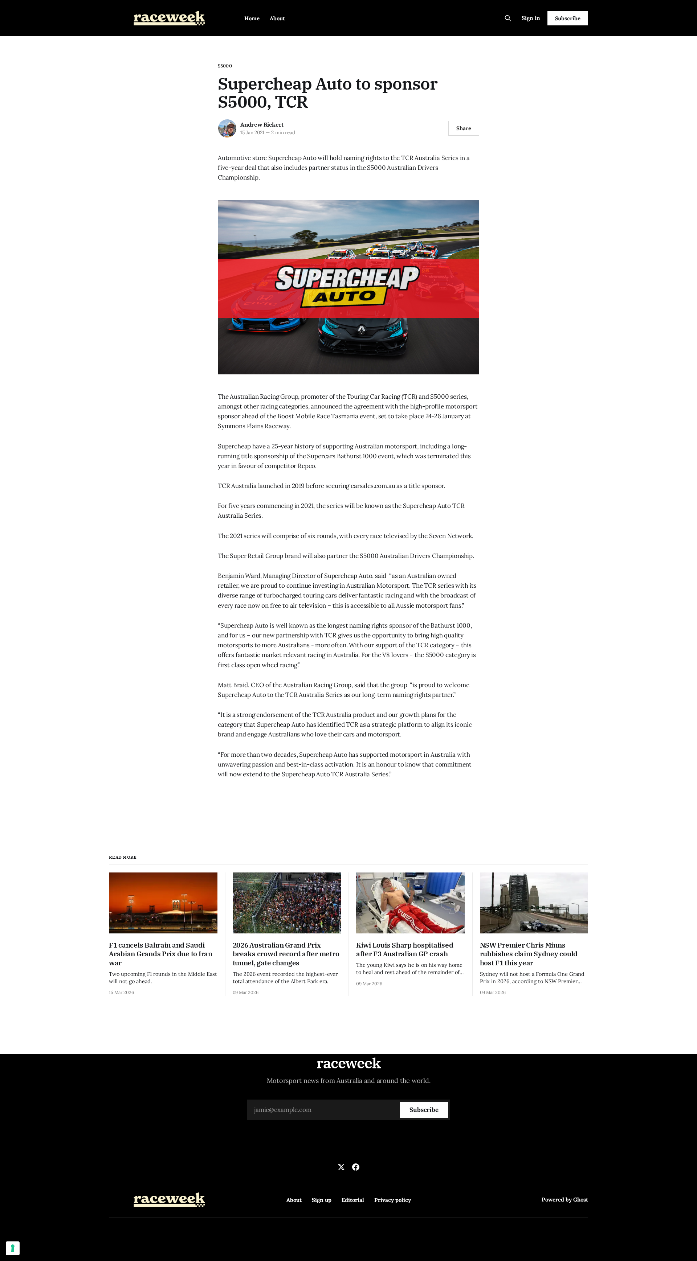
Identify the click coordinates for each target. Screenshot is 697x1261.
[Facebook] (355, 1167)
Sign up (321, 1199)
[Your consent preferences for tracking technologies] (13, 1248)
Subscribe (567, 18)
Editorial (353, 1199)
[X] (341, 1167)
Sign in (531, 18)
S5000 (225, 66)
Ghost (580, 1199)
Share (463, 128)
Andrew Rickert (262, 124)
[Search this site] (508, 18)
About (277, 18)
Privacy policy (392, 1199)
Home (252, 18)
